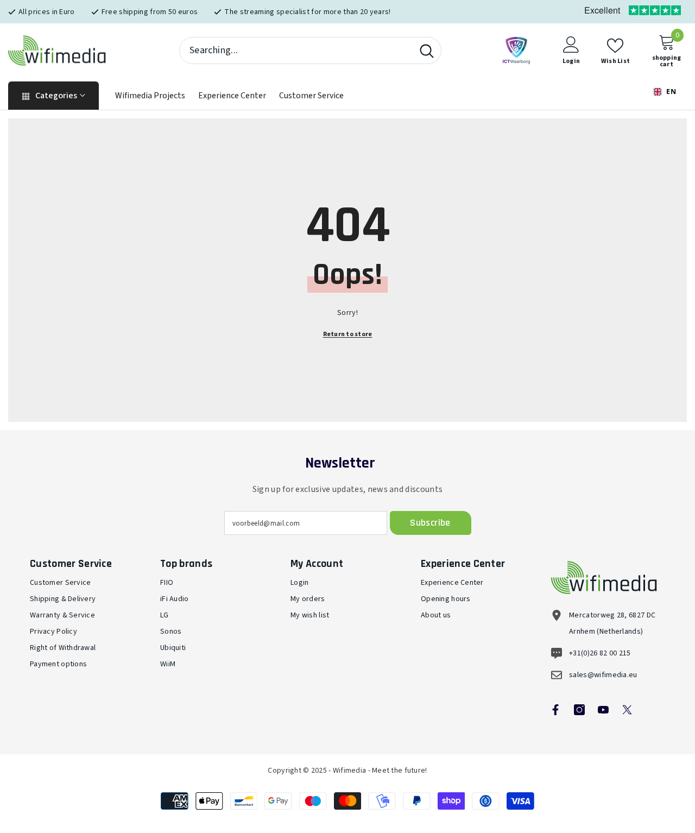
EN (670, 91)
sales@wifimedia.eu (603, 675)
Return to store (347, 334)
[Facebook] (555, 709)
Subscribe (430, 522)
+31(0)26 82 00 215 (600, 653)
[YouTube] (603, 709)
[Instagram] (579, 709)
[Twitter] (627, 709)
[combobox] (296, 50)
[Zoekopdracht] (310, 50)
